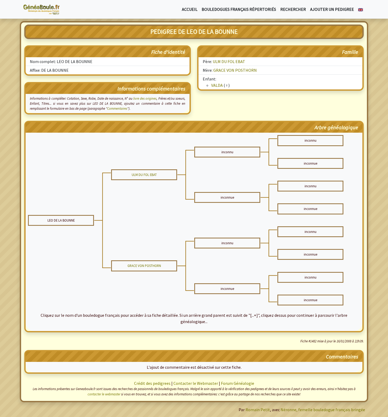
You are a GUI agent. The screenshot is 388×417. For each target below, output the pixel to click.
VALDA (217, 85)
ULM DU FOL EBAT (229, 61)
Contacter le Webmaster (195, 383)
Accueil (189, 9)
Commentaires (117, 108)
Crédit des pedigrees (152, 383)
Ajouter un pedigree (332, 9)
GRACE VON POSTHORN (235, 70)
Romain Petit (257, 409)
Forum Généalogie (237, 383)
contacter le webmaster (104, 394)
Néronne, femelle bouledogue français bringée (323, 409)
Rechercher (293, 9)
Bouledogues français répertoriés (239, 9)
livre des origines (145, 98)
